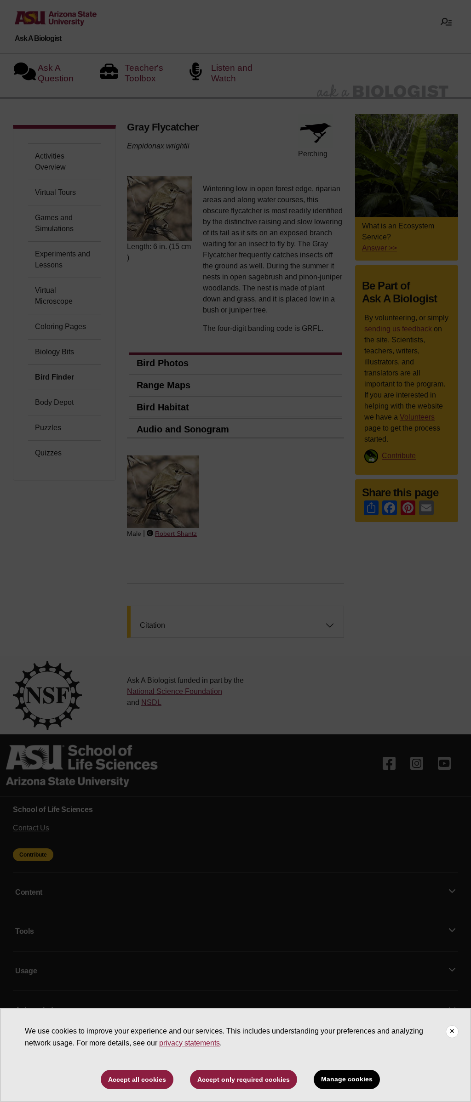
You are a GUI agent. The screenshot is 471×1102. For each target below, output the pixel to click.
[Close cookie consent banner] (452, 1031)
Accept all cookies (137, 1079)
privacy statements (189, 1043)
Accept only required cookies (243, 1079)
